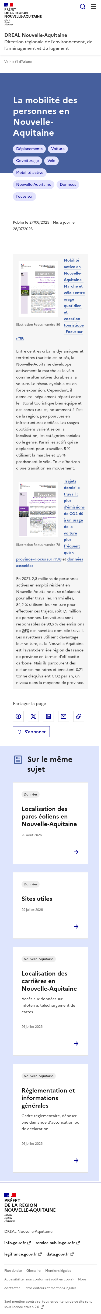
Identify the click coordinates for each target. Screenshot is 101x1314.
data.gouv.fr (58, 1254)
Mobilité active (29, 172)
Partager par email (63, 716)
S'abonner (35, 731)
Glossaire (33, 1270)
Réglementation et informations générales (48, 1098)
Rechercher (82, 6)
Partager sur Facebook (18, 716)
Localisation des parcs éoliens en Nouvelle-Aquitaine (49, 816)
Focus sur (24, 196)
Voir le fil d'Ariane (18, 61)
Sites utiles (37, 898)
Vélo (51, 161)
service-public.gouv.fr (55, 1243)
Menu (93, 6)
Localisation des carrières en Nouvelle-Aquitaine (49, 981)
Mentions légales (58, 1270)
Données (68, 184)
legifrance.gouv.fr (20, 1254)
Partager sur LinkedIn (48, 716)
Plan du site (13, 1270)
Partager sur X (33, 716)
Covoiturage (27, 161)
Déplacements (29, 149)
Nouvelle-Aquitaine (33, 184)
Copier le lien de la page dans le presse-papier (78, 716)
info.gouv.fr (15, 1243)
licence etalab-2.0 (25, 1307)
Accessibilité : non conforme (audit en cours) (39, 1279)
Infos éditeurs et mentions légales (50, 1288)
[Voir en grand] (38, 290)
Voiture (58, 149)
